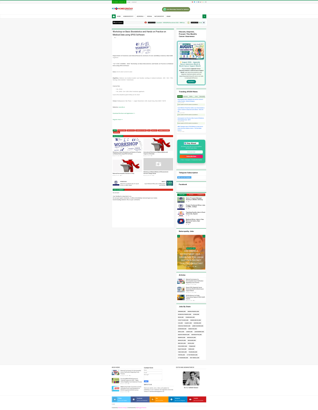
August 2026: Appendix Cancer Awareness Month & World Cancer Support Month (195, 289)
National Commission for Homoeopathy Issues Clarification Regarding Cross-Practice (194, 281)
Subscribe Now (191, 156)
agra (191, 242)
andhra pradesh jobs (193, 311)
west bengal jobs (194, 357)
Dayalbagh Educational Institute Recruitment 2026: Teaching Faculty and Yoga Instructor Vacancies (191, 254)
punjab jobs (192, 346)
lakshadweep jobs (199, 331)
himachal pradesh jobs (184, 326)
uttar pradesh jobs (192, 354)
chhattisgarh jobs (183, 320)
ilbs (149, 130)
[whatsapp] (204, 2)
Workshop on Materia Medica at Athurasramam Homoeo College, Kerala (156, 172)
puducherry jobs (182, 346)
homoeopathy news (141, 130)
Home (128, 2)
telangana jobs (193, 352)
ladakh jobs (189, 331)
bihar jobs (181, 317)
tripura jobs (181, 354)
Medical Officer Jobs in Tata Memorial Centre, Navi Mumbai (195, 221)
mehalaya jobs (182, 340)
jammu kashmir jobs (197, 326)
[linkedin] (200, 2)
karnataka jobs (192, 328)
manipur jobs (181, 337)
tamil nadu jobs (182, 352)
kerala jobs (181, 331)
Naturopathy (159, 16)
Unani (169, 16)
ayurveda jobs (131, 22)
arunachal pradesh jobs (184, 314)
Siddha (149, 16)
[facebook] (198, 2)
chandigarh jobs (190, 317)
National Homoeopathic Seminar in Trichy (123, 173)
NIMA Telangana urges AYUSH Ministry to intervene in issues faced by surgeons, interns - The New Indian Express (190, 128)
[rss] (202, 2)
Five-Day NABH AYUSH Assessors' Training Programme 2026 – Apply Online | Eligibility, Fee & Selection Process (131, 380)
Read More (191, 81)
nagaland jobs (192, 340)
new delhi (154, 130)
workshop (116, 132)
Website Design (122, 407)
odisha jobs (191, 343)
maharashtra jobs (196, 334)
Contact (134, 2)
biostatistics (131, 130)
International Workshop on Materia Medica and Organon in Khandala (156, 153)
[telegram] (194, 2)
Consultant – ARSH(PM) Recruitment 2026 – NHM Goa (149, 22)
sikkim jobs (191, 349)
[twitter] (196, 2)
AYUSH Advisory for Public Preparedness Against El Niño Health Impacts (195, 297)
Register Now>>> (118, 119)
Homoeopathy (128, 16)
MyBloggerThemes (141, 407)
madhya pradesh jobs (183, 334)
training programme (164, 130)
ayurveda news (122, 130)
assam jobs (196, 314)
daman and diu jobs (195, 320)
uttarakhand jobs (183, 357)
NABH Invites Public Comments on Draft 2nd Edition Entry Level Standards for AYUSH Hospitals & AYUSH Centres (130, 388)
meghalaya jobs (191, 337)
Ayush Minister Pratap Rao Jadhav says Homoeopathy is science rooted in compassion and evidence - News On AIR (191, 109)
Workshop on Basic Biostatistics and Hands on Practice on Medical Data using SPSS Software (127, 153)
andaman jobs (173, 22)
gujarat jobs (188, 323)
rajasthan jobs (182, 349)
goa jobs (180, 323)
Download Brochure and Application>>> (124, 113)
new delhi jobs (182, 343)
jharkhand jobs (182, 328)
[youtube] (192, 2)
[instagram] (205, 2)
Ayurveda (140, 16)
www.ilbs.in (122, 107)
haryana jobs (197, 323)
